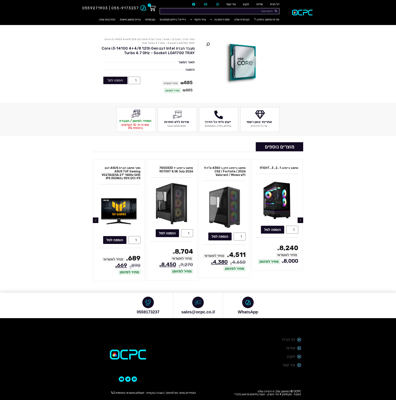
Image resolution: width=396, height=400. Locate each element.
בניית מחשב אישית (130, 19)
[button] (208, 44)
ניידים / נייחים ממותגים (173, 19)
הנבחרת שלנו (242, 19)
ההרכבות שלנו (107, 19)
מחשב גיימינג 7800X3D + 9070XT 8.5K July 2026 (176, 169)
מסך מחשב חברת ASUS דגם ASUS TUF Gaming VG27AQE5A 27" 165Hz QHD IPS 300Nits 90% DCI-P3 (121, 173)
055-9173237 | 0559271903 (110, 8)
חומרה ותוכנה (222, 19)
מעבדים (176, 39)
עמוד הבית (189, 39)
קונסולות (150, 19)
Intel (167, 39)
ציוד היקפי (200, 19)
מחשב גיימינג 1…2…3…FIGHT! (279, 168)
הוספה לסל (115, 80)
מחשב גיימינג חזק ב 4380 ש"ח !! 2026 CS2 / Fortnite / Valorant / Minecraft (225, 171)
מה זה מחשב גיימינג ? (266, 19)
